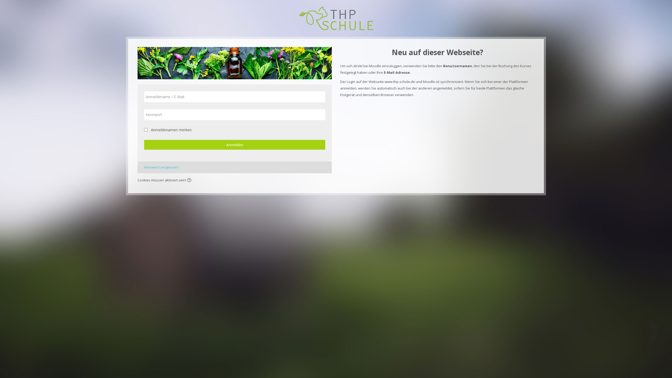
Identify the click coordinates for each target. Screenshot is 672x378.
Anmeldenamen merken (171, 129)
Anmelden (234, 144)
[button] (190, 180)
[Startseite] (336, 17)
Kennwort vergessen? (161, 167)
